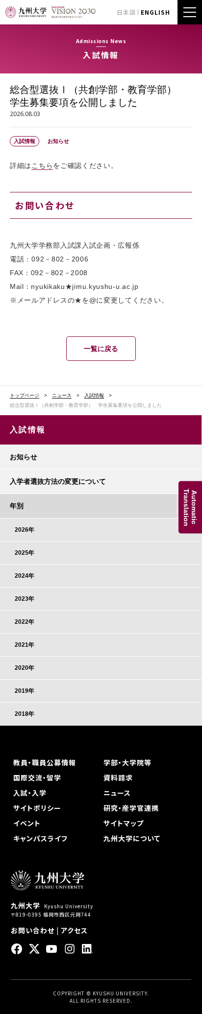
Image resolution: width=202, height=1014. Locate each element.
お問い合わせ (32, 930)
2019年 (24, 690)
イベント (27, 823)
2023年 (24, 598)
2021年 (24, 644)
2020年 (24, 667)
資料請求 (118, 777)
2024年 (24, 575)
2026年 (24, 529)
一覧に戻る (101, 349)
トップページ (24, 395)
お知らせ (23, 457)
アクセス (74, 930)
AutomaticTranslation (190, 507)
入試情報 (94, 395)
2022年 (24, 621)
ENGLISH (155, 12)
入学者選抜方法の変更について (58, 481)
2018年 (24, 713)
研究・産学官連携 (131, 808)
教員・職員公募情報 (44, 762)
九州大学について (131, 838)
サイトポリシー (37, 808)
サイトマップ (123, 823)
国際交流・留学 (37, 777)
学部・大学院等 (127, 762)
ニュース (62, 395)
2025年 (24, 552)
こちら (42, 165)
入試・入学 (30, 793)
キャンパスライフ (40, 838)
